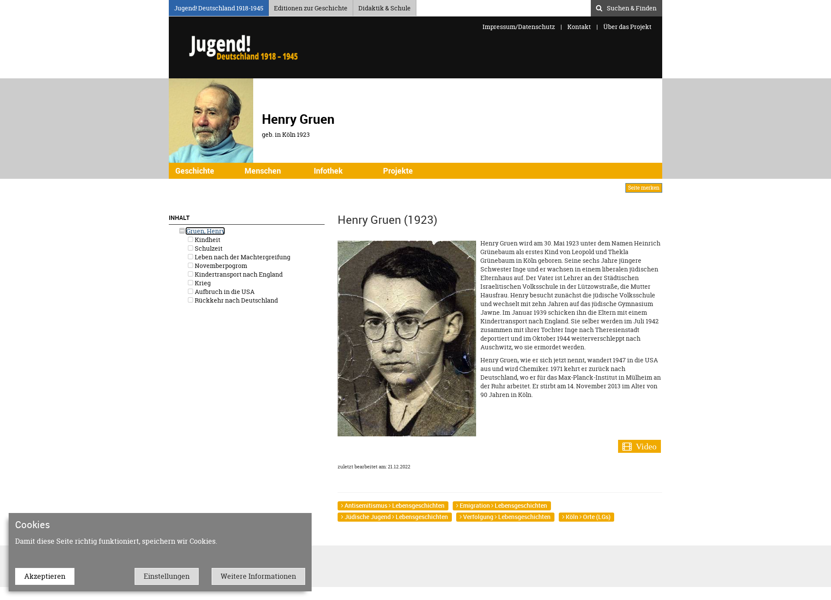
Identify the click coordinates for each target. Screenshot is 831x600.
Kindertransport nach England (238, 274)
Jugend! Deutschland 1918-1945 (218, 7)
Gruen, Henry (205, 231)
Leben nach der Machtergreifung (241, 257)
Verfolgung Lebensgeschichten (506, 517)
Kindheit (206, 239)
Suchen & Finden (632, 7)
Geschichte (194, 170)
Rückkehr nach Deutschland (235, 300)
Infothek (328, 170)
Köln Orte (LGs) (587, 517)
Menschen (263, 170)
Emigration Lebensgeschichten (502, 505)
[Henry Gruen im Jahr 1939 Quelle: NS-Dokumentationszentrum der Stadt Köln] (407, 338)
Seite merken (644, 187)
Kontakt (579, 27)
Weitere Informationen (258, 576)
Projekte (398, 170)
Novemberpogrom (220, 265)
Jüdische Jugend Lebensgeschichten (395, 517)
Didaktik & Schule (384, 7)
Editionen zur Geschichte (311, 7)
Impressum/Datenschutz (519, 27)
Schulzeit (207, 248)
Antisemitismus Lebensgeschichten (393, 505)
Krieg (202, 283)
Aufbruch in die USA (223, 291)
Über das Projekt (627, 27)
